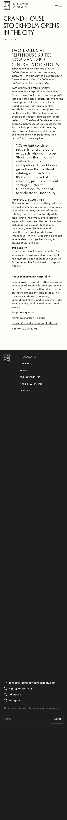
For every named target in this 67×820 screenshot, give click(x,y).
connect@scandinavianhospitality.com (35, 323)
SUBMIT (57, 719)
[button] (56, 5)
